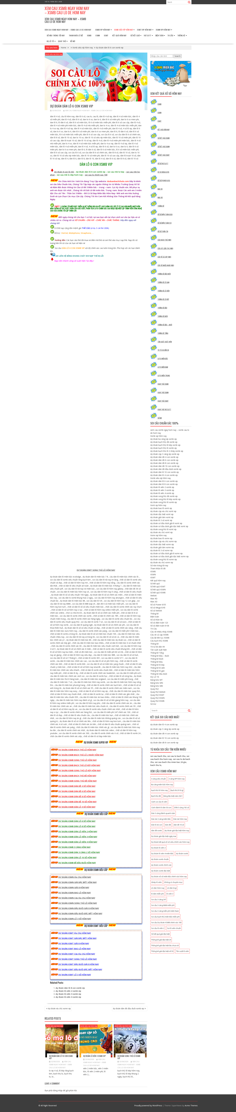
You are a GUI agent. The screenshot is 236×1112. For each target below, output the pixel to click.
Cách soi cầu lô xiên (159, 802)
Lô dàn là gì (171, 888)
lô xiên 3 (169, 893)
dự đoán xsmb (182, 853)
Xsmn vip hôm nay (163, 29)
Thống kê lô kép (163, 299)
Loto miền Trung (164, 375)
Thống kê (181, 35)
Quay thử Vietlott (164, 409)
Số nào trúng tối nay (56, 35)
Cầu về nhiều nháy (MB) (166, 265)
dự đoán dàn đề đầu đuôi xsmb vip (128, 1008)
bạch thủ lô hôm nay (159, 790)
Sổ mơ (72, 41)
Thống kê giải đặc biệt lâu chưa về (165, 945)
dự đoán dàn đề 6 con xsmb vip (164, 460)
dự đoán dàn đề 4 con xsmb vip (164, 457)
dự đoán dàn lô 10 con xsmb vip (61, 1057)
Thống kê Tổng (163, 333)
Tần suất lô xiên (182, 951)
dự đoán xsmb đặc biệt (160, 870)
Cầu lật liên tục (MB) (165, 248)
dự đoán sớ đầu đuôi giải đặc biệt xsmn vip (169, 556)
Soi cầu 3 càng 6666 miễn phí (162, 905)
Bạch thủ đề (156, 796)
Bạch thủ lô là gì (177, 790)
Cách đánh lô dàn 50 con (161, 807)
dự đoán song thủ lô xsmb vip (128, 1057)
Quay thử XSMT (163, 401)
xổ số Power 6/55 (164, 180)
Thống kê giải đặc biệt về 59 (162, 951)
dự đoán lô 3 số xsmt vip (161, 520)
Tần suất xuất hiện (165, 342)
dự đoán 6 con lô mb (64, 172)
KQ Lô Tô (50, 41)
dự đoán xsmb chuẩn (160, 859)
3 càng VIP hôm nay (177, 779)
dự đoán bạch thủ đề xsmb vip (163, 442)
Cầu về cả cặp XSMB (159, 634)
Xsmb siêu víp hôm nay (123, 29)
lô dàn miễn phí (157, 893)
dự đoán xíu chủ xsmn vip (59, 1008)
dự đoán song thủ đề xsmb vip (164, 496)
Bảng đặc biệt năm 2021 (172, 796)
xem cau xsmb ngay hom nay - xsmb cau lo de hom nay (88, 110)
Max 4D (160, 197)
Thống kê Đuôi (163, 316)
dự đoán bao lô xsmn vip (161, 538)
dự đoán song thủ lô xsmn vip (163, 559)
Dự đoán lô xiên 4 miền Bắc (162, 853)
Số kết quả (135, 35)
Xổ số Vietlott (156, 610)
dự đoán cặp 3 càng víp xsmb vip (164, 454)
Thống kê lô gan (163, 282)
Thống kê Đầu (162, 308)
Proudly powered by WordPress (148, 1105)
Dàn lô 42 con (156, 824)
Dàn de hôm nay (180, 819)
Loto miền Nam (163, 367)
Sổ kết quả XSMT (164, 155)
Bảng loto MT (156, 680)
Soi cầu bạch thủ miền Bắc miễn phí (165, 916)
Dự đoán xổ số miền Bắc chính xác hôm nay (169, 876)
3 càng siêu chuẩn (158, 779)
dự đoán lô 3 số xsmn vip (161, 550)
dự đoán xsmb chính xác (161, 865)
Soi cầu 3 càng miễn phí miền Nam (165, 911)
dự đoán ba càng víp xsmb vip (163, 439)
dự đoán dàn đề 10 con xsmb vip (164, 466)
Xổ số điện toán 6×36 (159, 625)
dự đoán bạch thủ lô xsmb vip (163, 448)
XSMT (106, 35)
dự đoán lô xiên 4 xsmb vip (68, 997)
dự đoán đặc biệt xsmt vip (161, 514)
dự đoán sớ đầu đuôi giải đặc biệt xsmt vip (169, 526)
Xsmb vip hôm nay (102, 29)
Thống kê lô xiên (163, 291)
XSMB (89, 35)
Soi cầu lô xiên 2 (157, 928)
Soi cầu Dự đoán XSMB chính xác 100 (166, 922)
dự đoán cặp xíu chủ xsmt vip (163, 511)
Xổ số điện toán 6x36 (165, 214)
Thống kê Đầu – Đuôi (165, 325)
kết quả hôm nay (163, 129)
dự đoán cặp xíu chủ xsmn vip (163, 541)
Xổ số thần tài (163, 231)
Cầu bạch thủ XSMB (159, 640)
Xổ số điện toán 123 (165, 223)
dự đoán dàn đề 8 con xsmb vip (164, 463)
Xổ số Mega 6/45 (157, 607)
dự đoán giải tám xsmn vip (162, 547)
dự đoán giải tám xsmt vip (161, 517)
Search (178, 56)
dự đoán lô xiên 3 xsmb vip (68, 994)
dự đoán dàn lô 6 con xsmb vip (164, 481)
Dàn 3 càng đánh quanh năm (163, 813)
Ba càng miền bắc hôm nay (162, 784)
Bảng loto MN (156, 683)
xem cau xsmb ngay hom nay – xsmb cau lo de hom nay (67, 10)
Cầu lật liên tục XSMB (159, 637)
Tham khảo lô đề (76, 35)
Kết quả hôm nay (119, 35)
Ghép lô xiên (156, 882)
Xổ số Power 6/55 (158, 604)
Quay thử (62, 41)
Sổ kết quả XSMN (164, 146)
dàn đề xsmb (156, 830)
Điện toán (159, 35)
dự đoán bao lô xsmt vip (161, 508)
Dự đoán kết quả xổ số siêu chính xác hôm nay (170, 842)
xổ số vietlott (163, 163)
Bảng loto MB (156, 686)
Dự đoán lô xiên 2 (158, 847)
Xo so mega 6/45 (163, 172)
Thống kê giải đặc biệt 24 (161, 939)
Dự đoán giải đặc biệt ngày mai (163, 836)
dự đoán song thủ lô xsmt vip (163, 529)
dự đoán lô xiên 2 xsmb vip (68, 991)
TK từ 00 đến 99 (163, 350)
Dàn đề (168, 824)
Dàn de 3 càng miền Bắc (161, 819)
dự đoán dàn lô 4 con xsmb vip (164, 475)
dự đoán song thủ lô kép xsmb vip (165, 499)
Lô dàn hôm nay (157, 888)
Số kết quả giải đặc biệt (160, 934)
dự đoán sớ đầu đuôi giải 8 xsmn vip (166, 553)
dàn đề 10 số (179, 824)
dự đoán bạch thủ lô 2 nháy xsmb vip (166, 451)
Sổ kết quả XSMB (164, 138)
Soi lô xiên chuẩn (174, 928)
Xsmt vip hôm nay (144, 29)
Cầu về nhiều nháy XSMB (161, 631)
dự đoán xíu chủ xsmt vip (161, 532)
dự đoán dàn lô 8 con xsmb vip (70, 988)
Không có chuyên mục (173, 882)
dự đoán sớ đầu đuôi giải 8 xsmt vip (166, 523)
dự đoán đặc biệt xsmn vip (162, 544)
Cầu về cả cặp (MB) (164, 257)
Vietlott (147, 35)
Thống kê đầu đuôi (164, 274)
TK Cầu (170, 35)
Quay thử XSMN (163, 392)
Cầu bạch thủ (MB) (164, 240)
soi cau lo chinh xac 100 (96, 175)
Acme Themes (191, 1105)
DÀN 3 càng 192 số (181, 807)
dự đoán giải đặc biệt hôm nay (177, 830)
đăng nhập (57, 1090)
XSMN (97, 35)
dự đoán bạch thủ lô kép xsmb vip (165, 445)
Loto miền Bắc (163, 358)
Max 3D (160, 189)
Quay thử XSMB (163, 384)
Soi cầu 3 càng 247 (158, 899)
